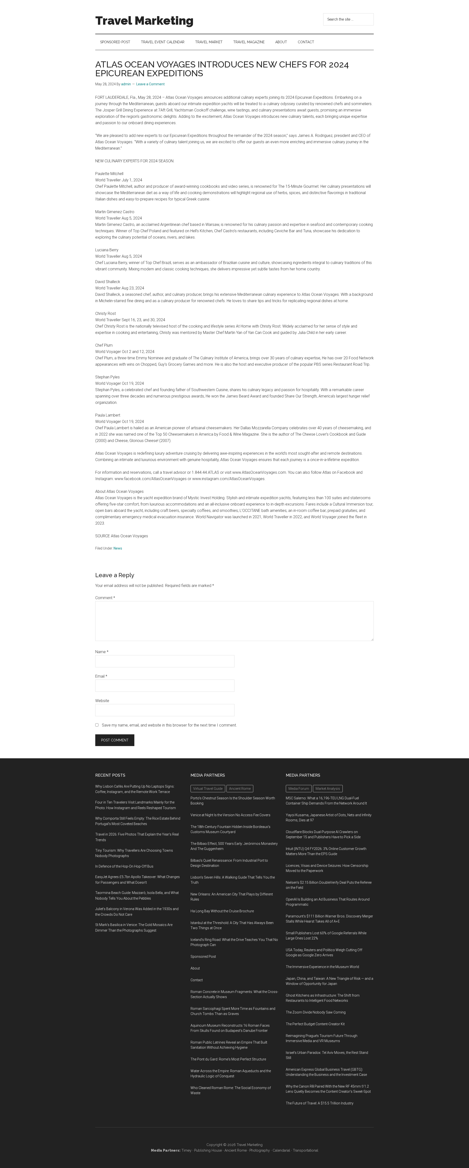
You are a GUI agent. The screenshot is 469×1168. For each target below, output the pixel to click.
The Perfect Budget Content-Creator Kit (315, 1024)
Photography (259, 1150)
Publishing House (208, 1150)
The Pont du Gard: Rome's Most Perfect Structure (228, 1059)
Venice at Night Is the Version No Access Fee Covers (230, 815)
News (118, 548)
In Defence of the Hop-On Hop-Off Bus (124, 866)
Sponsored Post (203, 957)
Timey (186, 1150)
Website (102, 700)
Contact (197, 980)
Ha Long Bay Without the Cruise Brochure (222, 911)
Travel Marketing (144, 20)
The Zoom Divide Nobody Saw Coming (316, 1012)
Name (101, 652)
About (195, 968)
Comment (105, 597)
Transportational (305, 1150)
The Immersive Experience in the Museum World (322, 967)
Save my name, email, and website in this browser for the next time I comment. (169, 725)
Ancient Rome (235, 1150)
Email (101, 676)
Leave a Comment (150, 84)
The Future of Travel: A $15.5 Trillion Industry (319, 1103)
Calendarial (281, 1150)
